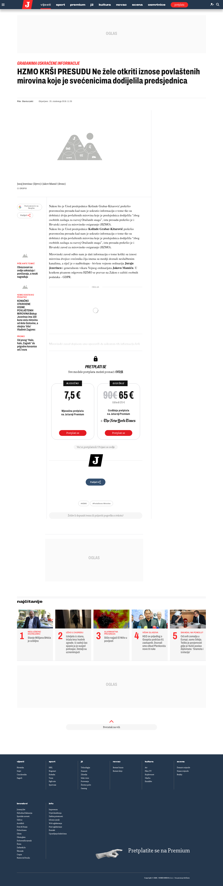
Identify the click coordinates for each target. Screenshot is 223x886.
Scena (137, 4)
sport (52, 762)
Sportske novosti (23, 816)
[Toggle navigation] (2, 4)
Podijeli (23, 215)
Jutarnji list (21, 809)
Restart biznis (118, 767)
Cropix (19, 854)
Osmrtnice (157, 4)
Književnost (149, 774)
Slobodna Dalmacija (24, 813)
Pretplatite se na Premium (159, 850)
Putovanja (85, 781)
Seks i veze (85, 778)
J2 (91, 4)
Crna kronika (22, 774)
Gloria (19, 833)
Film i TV (148, 771)
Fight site (52, 781)
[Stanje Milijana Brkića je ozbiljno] (35, 620)
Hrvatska (20, 767)
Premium (77, 4)
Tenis (51, 778)
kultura (149, 762)
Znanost (84, 771)
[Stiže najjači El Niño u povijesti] (111, 620)
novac (117, 762)
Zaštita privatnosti (56, 816)
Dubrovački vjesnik (24, 840)
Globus (19, 820)
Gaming (84, 788)
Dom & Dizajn (22, 827)
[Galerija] (79, 145)
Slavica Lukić (27, 101)
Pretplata (179, 4)
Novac (121, 4)
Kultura (105, 4)
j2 (82, 762)
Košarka (52, 774)
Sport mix (52, 785)
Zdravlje (84, 774)
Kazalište (148, 781)
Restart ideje (117, 771)
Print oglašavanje (55, 827)
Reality (179, 774)
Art (146, 767)
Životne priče (86, 785)
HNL (50, 767)
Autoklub (20, 823)
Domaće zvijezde (183, 767)
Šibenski (20, 851)
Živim (19, 844)
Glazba (147, 778)
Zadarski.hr (21, 847)
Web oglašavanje (55, 823)
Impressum (53, 809)
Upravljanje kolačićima (58, 833)
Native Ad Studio (23, 858)
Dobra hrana (21, 830)
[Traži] (217, 4)
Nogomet (52, 771)
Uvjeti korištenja (55, 813)
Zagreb (19, 778)
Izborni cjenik (54, 820)
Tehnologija (85, 767)
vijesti (20, 762)
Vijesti (46, 4)
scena (181, 762)
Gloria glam (21, 837)
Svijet (19, 771)
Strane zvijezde (183, 771)
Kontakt (52, 830)
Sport (60, 4)
